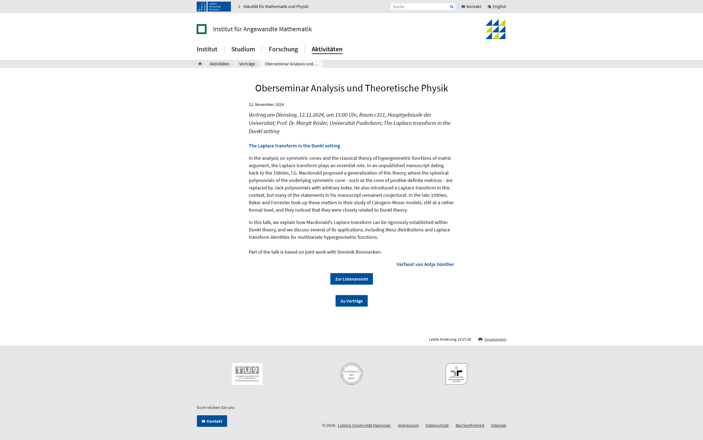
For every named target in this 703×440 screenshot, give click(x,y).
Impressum (408, 425)
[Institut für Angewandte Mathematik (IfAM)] (198, 64)
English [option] (499, 6)
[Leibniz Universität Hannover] (214, 7)
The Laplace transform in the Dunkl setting (294, 145)
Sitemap (498, 425)
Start (451, 6)
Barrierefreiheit (470, 425)
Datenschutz (437, 425)
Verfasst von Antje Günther (425, 264)
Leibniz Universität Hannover (364, 425)
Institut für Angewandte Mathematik (262, 29)
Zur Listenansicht (351, 279)
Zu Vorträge (352, 301)
